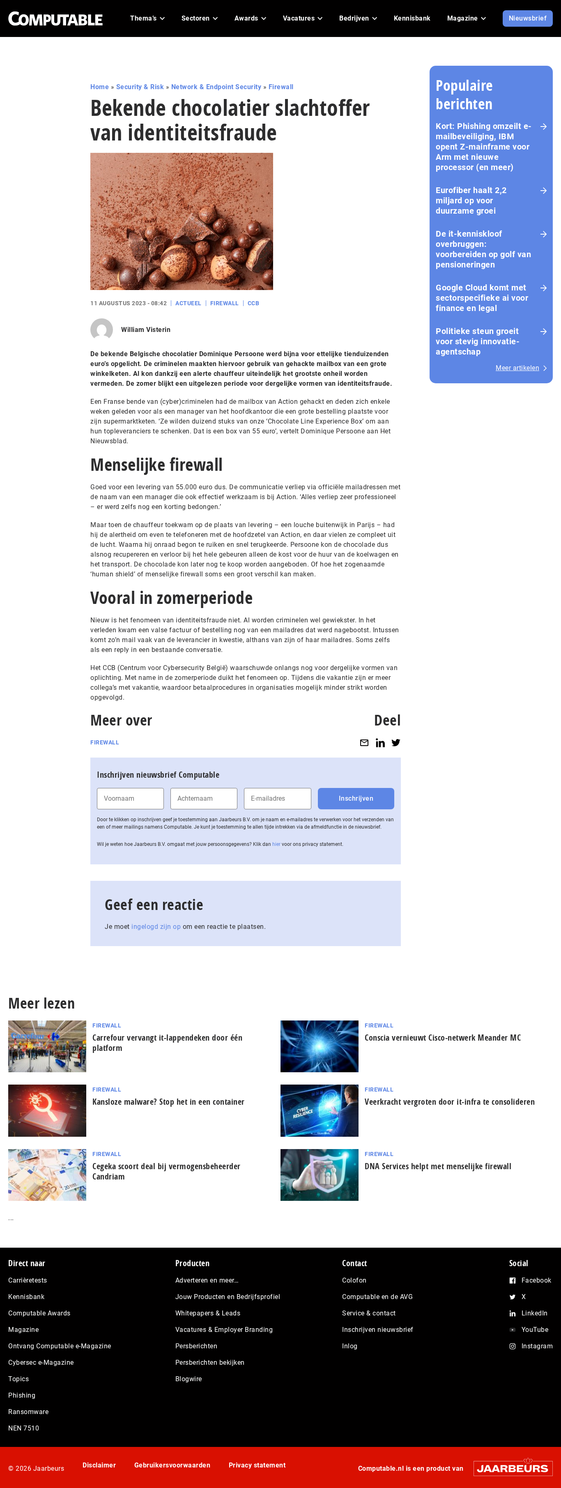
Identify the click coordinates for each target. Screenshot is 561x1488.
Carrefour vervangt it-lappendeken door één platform (167, 1042)
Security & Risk (140, 87)
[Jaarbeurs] (509, 1468)
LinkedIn (535, 1313)
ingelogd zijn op (156, 927)
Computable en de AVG (377, 1297)
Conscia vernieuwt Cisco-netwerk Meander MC (443, 1037)
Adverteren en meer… (207, 1280)
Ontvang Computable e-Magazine (59, 1346)
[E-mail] (364, 742)
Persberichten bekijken (210, 1362)
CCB (254, 303)
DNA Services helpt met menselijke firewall (438, 1166)
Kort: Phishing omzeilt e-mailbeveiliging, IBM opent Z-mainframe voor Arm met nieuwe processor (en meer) (484, 146)
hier (276, 844)
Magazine (23, 1330)
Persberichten (196, 1346)
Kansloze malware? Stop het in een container (168, 1101)
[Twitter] (396, 742)
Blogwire (188, 1379)
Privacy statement (257, 1465)
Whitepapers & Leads (208, 1313)
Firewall (281, 87)
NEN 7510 (23, 1428)
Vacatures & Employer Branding (224, 1330)
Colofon (354, 1280)
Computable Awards (39, 1313)
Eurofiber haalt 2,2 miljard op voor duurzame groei (471, 200)
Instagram (537, 1346)
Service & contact (369, 1313)
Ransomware (28, 1412)
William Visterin (145, 330)
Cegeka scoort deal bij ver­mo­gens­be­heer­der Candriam (166, 1171)
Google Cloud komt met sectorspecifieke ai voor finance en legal (482, 298)
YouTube (535, 1330)
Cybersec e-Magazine (41, 1362)
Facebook (537, 1280)
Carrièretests (27, 1280)
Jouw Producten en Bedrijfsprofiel (227, 1297)
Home (99, 87)
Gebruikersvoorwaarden (172, 1465)
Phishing (21, 1395)
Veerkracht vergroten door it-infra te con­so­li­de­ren (450, 1101)
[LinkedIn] (380, 742)
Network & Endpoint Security (216, 87)
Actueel (188, 303)
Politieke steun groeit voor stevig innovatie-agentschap (478, 341)
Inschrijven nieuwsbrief (378, 1330)
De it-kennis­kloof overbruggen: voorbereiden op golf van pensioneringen (483, 249)
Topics (18, 1379)
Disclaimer (99, 1465)
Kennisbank (26, 1297)
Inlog (350, 1346)
